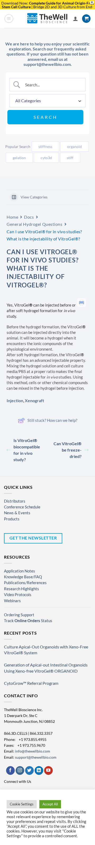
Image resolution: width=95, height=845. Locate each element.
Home (12, 216)
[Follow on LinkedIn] (39, 770)
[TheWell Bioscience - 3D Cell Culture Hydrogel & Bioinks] (47, 18)
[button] (8, 18)
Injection (15, 400)
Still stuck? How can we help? (52, 420)
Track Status (28, 620)
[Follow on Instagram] (20, 770)
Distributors (14, 501)
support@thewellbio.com (35, 757)
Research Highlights (21, 588)
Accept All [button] (50, 804)
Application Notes (19, 570)
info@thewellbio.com (32, 751)
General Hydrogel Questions (35, 224)
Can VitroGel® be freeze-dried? (68, 450)
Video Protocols (17, 594)
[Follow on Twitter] (29, 770)
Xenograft (34, 400)
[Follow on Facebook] (10, 770)
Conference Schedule (22, 506)
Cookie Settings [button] (22, 804)
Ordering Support (19, 614)
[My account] (75, 18)
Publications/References (25, 582)
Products (12, 518)
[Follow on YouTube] (48, 770)
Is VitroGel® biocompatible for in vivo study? (26, 450)
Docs (29, 216)
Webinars (12, 600)
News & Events (17, 512)
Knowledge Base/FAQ (23, 576)
